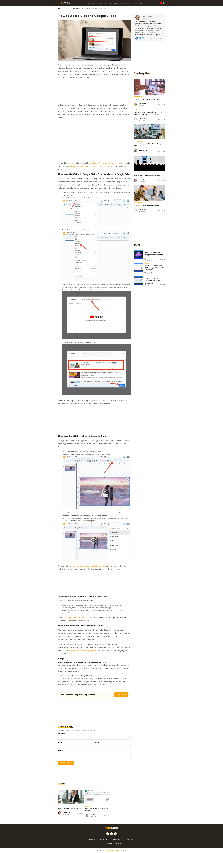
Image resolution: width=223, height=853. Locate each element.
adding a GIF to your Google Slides (105, 163)
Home (60, 8)
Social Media (118, 3)
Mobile (99, 3)
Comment (62, 733)
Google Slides (75, 8)
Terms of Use (116, 839)
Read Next (120, 695)
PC (105, 3)
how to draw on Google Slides (83, 650)
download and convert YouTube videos (87, 566)
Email (97, 742)
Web (110, 3)
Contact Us (103, 839)
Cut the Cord (137, 3)
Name (60, 742)
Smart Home (127, 3)
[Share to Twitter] (140, 38)
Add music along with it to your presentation (89, 166)
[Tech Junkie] (64, 3)
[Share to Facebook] (136, 38)
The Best (91, 3)
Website (61, 751)
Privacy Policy (129, 839)
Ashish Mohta (147, 17)
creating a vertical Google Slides (78, 617)
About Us (92, 839)
